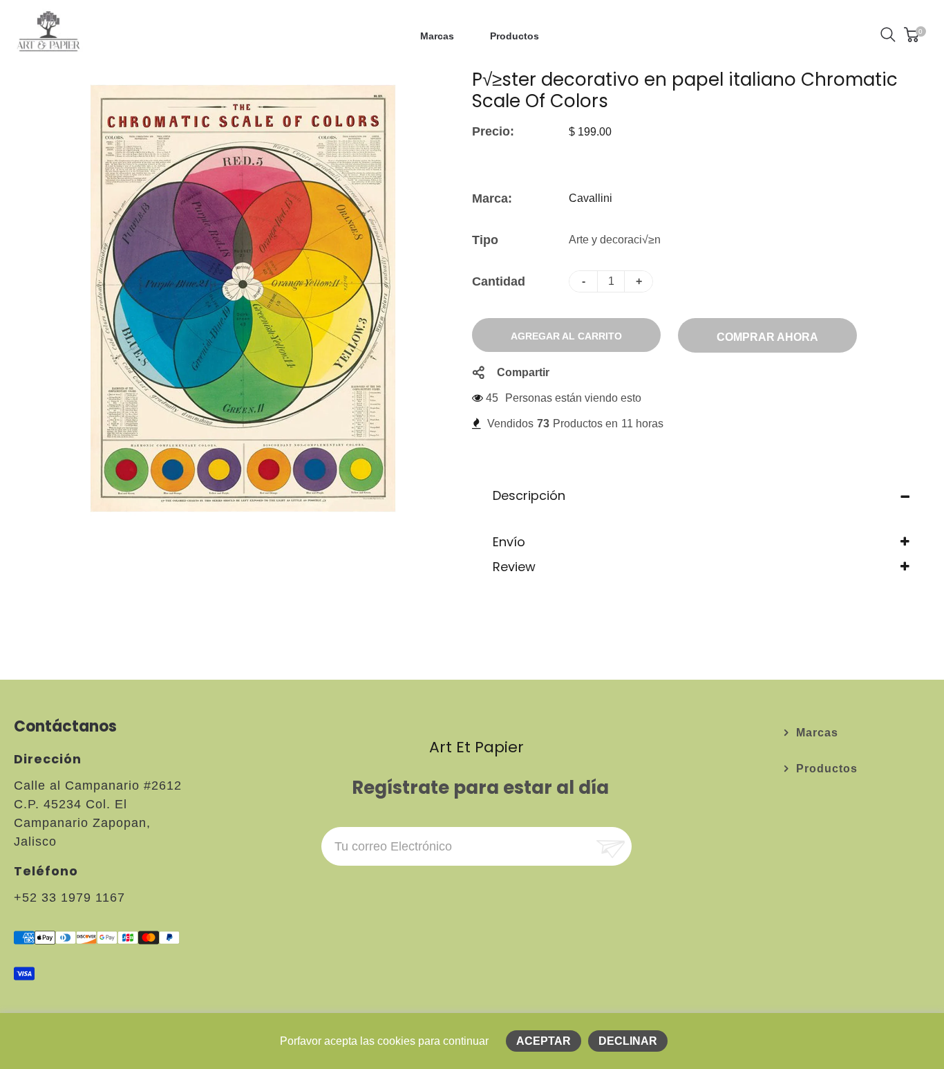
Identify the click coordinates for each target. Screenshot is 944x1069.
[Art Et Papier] (48, 33)
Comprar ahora (767, 337)
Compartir (523, 372)
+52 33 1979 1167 (69, 897)
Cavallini (590, 198)
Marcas (817, 732)
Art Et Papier (476, 747)
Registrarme (609, 846)
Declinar (627, 1041)
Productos (827, 768)
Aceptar (543, 1041)
